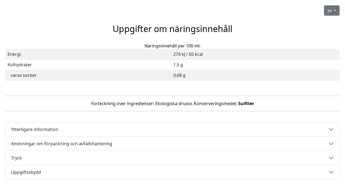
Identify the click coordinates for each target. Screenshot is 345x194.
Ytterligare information (34, 129)
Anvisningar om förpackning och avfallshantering (61, 144)
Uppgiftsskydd (26, 172)
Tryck (16, 158)
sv (330, 10)
